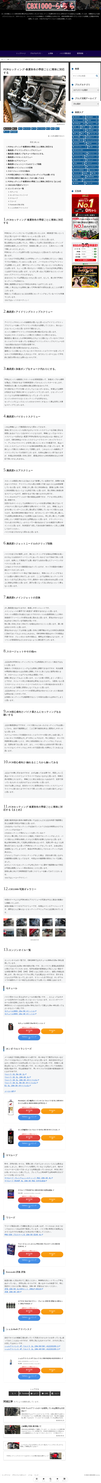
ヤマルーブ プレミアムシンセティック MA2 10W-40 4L (28, 1178)
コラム (7, 131)
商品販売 (14, 131)
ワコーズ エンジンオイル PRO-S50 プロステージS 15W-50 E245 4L (39, 1245)
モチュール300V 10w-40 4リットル (20, 1014)
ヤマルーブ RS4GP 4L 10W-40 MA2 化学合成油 (25, 1181)
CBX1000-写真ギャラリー (18, 185)
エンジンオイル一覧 (16, 189)
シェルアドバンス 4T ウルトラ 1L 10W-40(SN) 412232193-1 (31, 1349)
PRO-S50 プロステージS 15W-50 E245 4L (23, 1235)
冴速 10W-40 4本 (12, 1292)
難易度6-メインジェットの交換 (20, 168)
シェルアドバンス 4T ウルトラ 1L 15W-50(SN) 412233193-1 (31, 1346)
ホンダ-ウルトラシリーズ (19, 195)
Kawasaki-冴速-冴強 (17, 204)
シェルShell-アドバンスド (19, 208)
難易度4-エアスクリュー (17, 161)
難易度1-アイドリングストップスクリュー (24, 150)
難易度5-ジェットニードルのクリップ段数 (24, 164)
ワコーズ (13, 201)
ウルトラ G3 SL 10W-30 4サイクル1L (21, 1080)
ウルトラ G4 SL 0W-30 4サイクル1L (20, 1083)
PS (58, 128)
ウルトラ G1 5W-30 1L (15, 1074)
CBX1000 (8, 128)
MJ (53, 128)
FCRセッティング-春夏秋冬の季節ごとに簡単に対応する (30, 147)
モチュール (14, 192)
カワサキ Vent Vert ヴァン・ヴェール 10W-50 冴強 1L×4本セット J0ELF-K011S (40, 1302)
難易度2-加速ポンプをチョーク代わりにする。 (26, 154)
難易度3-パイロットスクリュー (20, 157)
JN (49, 128)
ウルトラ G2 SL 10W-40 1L (17, 1077)
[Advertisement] (50, 35)
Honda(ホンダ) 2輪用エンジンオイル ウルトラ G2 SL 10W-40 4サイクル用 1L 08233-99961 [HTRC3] (40, 1102)
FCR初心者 (42, 128)
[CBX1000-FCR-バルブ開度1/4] (34, 121)
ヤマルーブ (14, 198)
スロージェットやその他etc (19, 171)
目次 (32, 142)
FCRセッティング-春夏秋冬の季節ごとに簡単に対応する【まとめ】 (35, 182)
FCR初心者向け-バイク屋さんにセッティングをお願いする (31, 175)
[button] (55, 1393)
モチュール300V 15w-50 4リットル (20, 1011)
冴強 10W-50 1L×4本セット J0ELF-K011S (23, 1289)
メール (30, 1475)
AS (21, 128)
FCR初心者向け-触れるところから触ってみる (26, 178)
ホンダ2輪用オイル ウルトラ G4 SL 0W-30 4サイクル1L (38, 1130)
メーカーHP (9, 1091)
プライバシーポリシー (19, 1475)
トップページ (6, 1475)
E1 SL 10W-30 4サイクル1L (17, 1086)
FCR (15, 128)
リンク (36, 1475)
